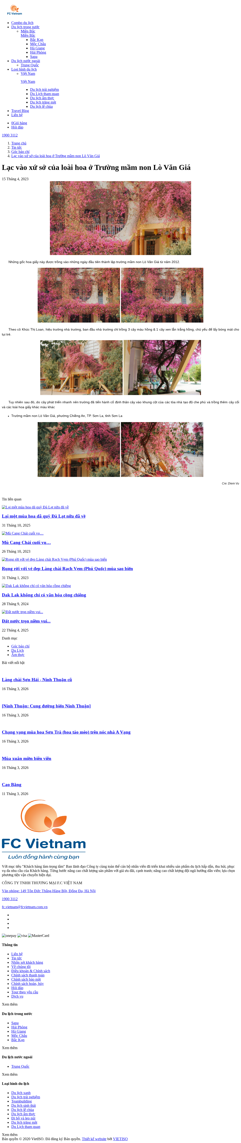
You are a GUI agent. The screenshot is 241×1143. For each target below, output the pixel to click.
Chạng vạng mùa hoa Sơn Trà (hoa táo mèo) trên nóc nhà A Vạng (66, 732)
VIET (120, 1139)
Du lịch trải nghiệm (44, 90)
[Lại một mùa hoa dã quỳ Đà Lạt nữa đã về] (35, 507)
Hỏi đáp (17, 127)
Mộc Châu (38, 44)
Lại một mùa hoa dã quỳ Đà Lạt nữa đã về (43, 516)
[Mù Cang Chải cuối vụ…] (23, 533)
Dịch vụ (17, 996)
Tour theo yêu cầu (24, 992)
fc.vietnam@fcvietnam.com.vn (25, 907)
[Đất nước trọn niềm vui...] (22, 612)
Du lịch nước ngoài (25, 61)
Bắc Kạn (36, 40)
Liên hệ (17, 115)
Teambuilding (21, 1101)
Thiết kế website (94, 1139)
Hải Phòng (38, 52)
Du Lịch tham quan (44, 94)
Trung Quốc (30, 65)
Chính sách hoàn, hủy (27, 984)
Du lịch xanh (21, 1093)
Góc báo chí (20, 646)
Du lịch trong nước (25, 27)
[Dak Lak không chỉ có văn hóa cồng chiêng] (36, 586)
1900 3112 (10, 135)
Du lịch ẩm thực (42, 98)
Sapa (33, 57)
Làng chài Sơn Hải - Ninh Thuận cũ (37, 679)
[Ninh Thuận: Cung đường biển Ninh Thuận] (46, 705)
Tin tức (16, 958)
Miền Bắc (28, 31)
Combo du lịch (22, 23)
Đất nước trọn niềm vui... (26, 621)
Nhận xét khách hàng (27, 962)
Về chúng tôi (21, 967)
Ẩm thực (17, 655)
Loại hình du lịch (24, 69)
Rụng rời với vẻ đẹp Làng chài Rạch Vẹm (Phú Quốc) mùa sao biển (67, 568)
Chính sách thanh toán (27, 975)
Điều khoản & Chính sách (30, 971)
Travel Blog (20, 111)
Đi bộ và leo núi (23, 1118)
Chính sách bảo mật (26, 979)
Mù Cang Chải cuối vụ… (26, 542)
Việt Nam (28, 74)
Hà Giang (37, 48)
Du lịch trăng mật (43, 102)
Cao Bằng (11, 784)
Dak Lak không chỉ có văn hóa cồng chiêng (44, 594)
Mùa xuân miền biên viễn (26, 758)
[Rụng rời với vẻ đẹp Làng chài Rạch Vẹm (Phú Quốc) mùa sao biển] (54, 559)
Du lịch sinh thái (23, 1105)
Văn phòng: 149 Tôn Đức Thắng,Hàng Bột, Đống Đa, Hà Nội (49, 891)
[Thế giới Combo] (15, 15)
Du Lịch (17, 650)
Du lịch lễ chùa (41, 106)
